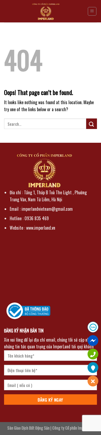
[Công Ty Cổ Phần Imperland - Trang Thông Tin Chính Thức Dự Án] (45, 11)
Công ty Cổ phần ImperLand (73, 428)
